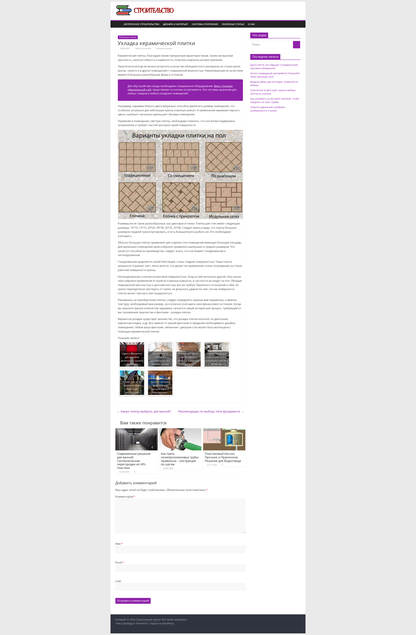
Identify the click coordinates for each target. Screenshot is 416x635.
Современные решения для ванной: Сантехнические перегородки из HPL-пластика (133, 461)
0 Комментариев (164, 48)
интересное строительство (141, 24)
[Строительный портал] (118, 24)
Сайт (118, 581)
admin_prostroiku (143, 48)
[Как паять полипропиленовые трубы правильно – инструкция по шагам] (180, 430)
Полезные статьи (233, 24)
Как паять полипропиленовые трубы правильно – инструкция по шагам (180, 459)
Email (119, 562)
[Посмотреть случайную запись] (297, 24)
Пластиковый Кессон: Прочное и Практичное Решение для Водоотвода (223, 457)
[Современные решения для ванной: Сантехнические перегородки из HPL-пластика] (136, 430)
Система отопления (205, 24)
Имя (119, 544)
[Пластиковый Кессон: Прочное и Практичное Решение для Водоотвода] (224, 430)
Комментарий (125, 496)
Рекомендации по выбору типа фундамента (211, 411)
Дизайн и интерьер (175, 24)
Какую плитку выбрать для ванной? (144, 411)
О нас (251, 24)
